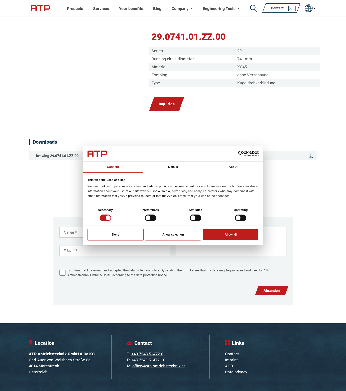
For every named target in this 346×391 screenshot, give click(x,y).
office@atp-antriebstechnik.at (158, 366)
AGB (229, 366)
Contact (232, 354)
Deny (115, 234)
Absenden (272, 290)
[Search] (253, 8)
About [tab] (233, 166)
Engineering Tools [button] (219, 8)
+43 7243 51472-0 (147, 354)
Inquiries (167, 104)
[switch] (150, 218)
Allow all (231, 234)
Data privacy (236, 372)
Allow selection (173, 234)
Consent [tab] (113, 166)
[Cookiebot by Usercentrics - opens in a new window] (241, 154)
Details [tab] (173, 166)
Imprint (231, 360)
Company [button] (180, 8)
